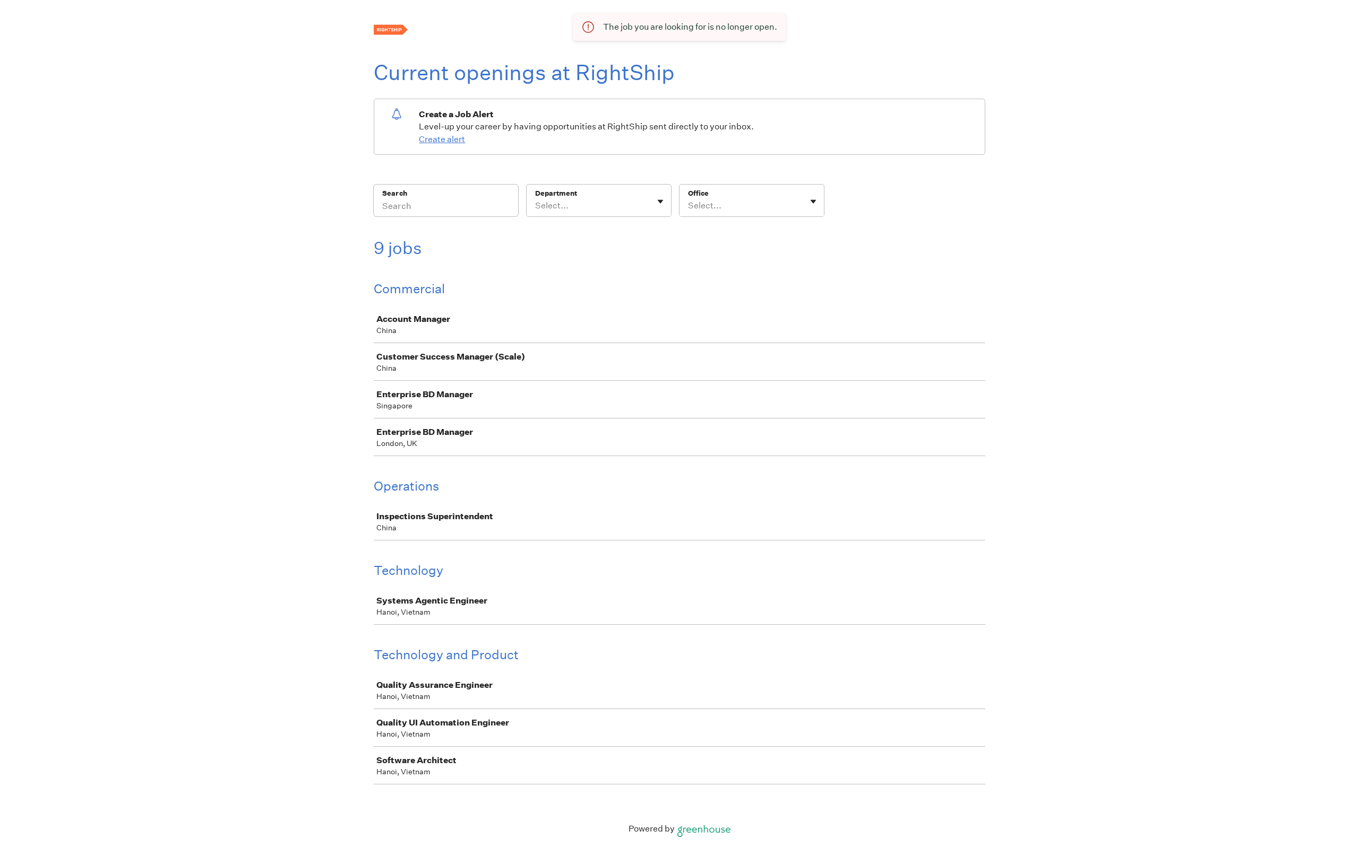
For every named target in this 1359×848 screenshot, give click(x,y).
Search (394, 193)
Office (698, 193)
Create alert (442, 139)
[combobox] (536, 206)
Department (556, 193)
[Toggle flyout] (660, 201)
